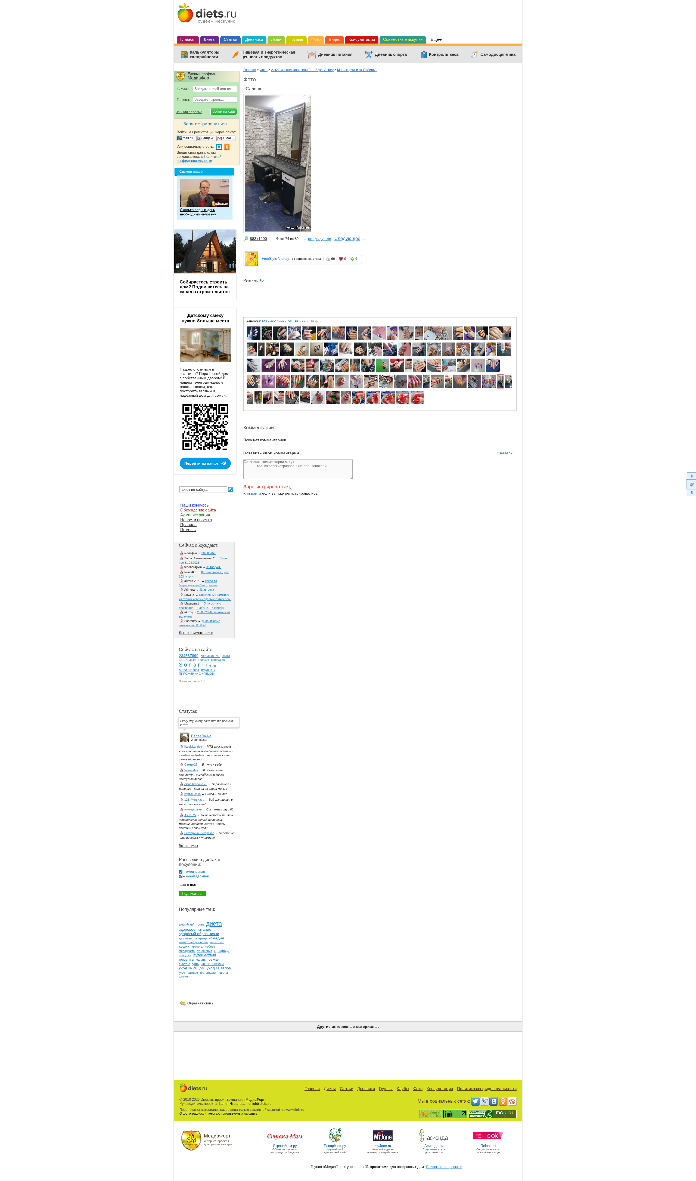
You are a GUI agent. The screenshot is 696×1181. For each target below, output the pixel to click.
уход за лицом (191, 968)
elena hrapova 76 (195, 784)
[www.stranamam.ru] (285, 1142)
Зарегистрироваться (266, 486)
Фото (316, 39)
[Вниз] (691, 492)
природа (221, 950)
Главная (187, 39)
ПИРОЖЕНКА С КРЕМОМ (197, 673)
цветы (223, 972)
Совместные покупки (402, 39)
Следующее (347, 238)
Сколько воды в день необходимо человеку (198, 212)
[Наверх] (691, 475)
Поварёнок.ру (335, 1146)
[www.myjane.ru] (383, 1142)
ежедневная (195, 872)
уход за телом (219, 968)
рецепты (186, 959)
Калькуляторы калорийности (204, 54)
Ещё (435, 39)
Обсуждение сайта (198, 510)
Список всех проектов (444, 1167)
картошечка (192, 793)
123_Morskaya (194, 799)
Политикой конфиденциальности (199, 159)
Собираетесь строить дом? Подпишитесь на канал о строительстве (205, 287)
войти (256, 493)
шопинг (184, 976)
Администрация (195, 515)
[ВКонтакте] (493, 1101)
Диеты (210, 39)
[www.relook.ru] (488, 1142)
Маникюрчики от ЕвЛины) (357, 70)
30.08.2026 (208, 553)
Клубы (403, 1088)
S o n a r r (191, 665)
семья (214, 959)
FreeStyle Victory (275, 259)
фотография (208, 972)
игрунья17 (208, 669)
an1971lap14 (187, 659)
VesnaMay (191, 770)
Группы (296, 39)
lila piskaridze (193, 746)
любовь (210, 946)
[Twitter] (475, 1101)
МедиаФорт (255, 1099)
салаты (201, 959)
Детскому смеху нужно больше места (205, 318)
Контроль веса (443, 54)
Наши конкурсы (195, 505)
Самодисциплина (497, 54)
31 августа (206, 589)
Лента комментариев (196, 633)
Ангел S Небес (189, 669)
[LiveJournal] (484, 1101)
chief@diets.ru (259, 1104)
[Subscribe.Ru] (512, 1101)
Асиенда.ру (433, 1146)
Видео (334, 39)
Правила (188, 524)
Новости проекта (196, 519)
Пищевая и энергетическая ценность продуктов (268, 54)
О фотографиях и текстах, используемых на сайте (218, 1113)
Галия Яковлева (232, 1104)
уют (182, 972)
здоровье (185, 938)
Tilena (211, 665)
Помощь (188, 529)
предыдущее (319, 238)
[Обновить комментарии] (691, 484)
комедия (216, 938)
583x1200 (258, 238)
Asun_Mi (190, 815)
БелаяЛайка (201, 736)
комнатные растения (193, 942)
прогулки (185, 955)
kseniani (203, 659)
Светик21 (190, 764)
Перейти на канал (201, 463)
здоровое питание (195, 929)
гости (200, 924)
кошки (184, 946)
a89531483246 (210, 656)
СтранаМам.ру (285, 1146)
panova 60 (218, 659)
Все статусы (188, 846)
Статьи (230, 39)
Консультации (362, 39)
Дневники (254, 39)
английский (186, 924)
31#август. (213, 567)
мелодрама (187, 950)
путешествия (204, 955)
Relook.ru (488, 1146)
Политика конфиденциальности (487, 1088)
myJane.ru (382, 1146)
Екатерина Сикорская (199, 833)
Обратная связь (200, 1003)
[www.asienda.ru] (434, 1142)
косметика (217, 942)
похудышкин (193, 809)
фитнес (193, 972)
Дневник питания (335, 54)
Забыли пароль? (189, 112)
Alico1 (226, 656)
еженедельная (197, 876)
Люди (276, 39)
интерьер (200, 938)
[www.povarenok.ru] (335, 1142)
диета (214, 923)
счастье (184, 964)
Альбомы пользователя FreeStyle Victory (302, 70)
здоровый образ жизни (199, 934)
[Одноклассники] (503, 1101)
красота (197, 946)
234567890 (188, 655)
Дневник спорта (391, 54)
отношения (204, 950)
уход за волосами (208, 963)
